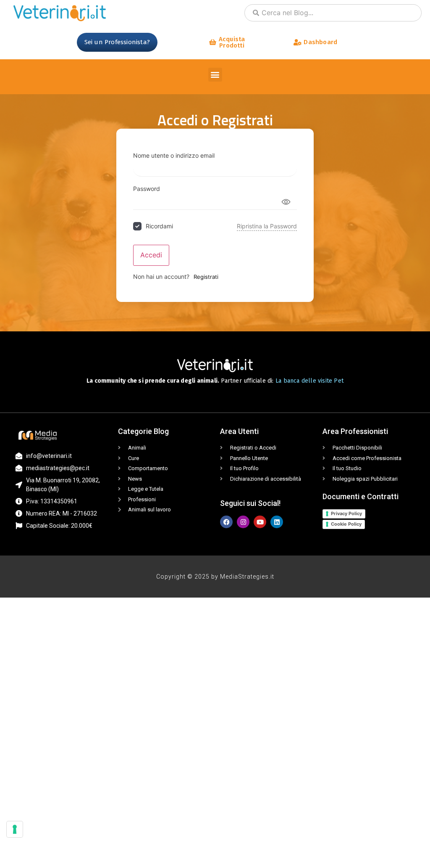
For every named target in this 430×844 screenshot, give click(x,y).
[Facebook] (226, 522)
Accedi (151, 255)
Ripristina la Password (267, 226)
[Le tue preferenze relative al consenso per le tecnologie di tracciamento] (15, 829)
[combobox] (333, 12)
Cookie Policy (346, 524)
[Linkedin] (276, 522)
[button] (215, 75)
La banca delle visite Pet (309, 380)
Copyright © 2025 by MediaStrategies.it (215, 576)
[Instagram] (243, 522)
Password (146, 189)
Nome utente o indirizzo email (174, 156)
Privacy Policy (346, 513)
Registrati (206, 276)
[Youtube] (260, 522)
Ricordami (159, 226)
